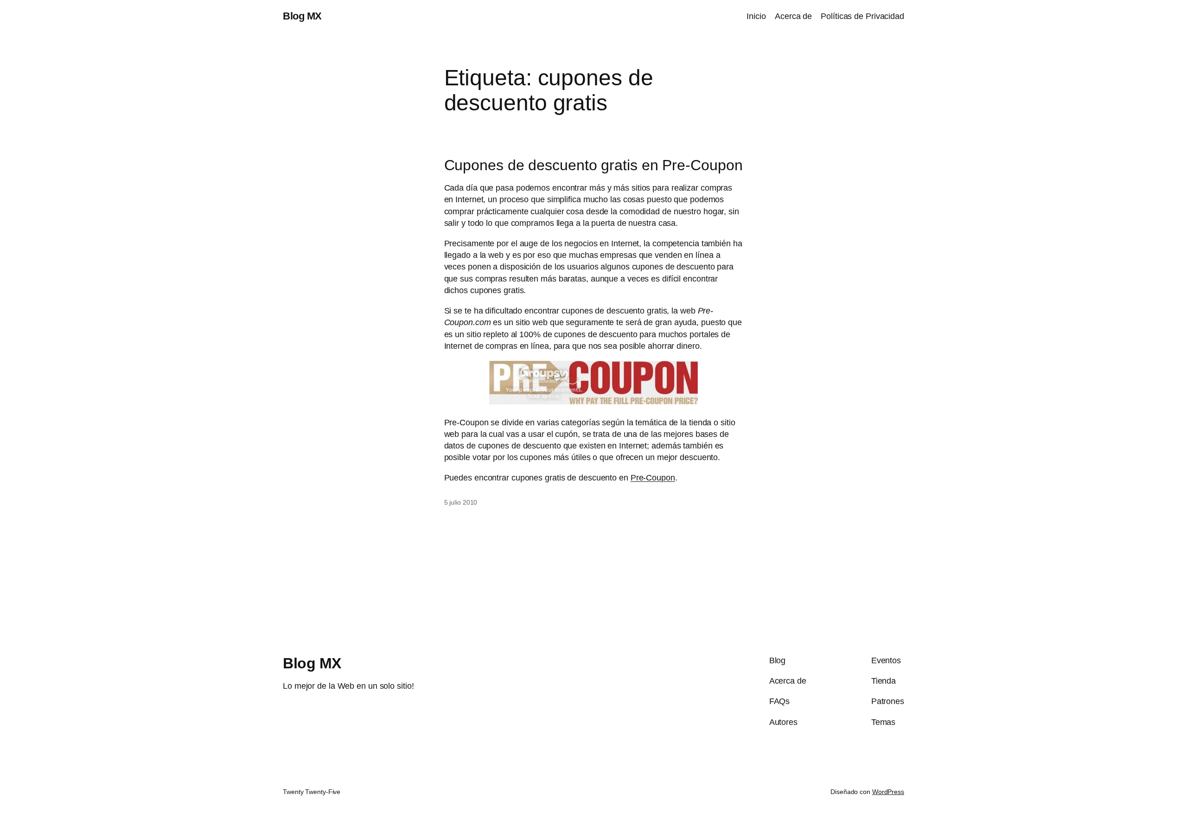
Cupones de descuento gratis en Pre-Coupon (593, 165)
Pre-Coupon (653, 477)
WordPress (888, 791)
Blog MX (302, 16)
